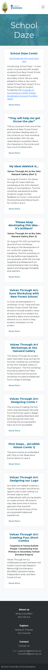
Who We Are (24, 617)
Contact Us (24, 646)
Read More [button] (14, 105)
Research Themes (24, 630)
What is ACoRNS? (24, 614)
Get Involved (24, 633)
